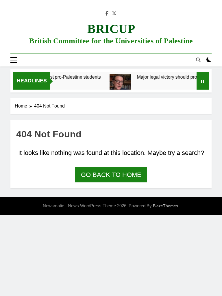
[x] (114, 13)
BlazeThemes (165, 206)
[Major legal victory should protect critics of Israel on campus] (118, 85)
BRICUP (111, 29)
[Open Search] (198, 60)
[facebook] (107, 13)
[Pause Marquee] (203, 81)
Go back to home (111, 174)
